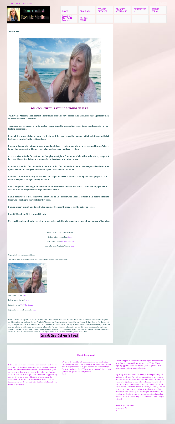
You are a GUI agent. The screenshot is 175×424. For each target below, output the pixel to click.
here (69, 237)
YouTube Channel (26, 305)
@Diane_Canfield (67, 241)
